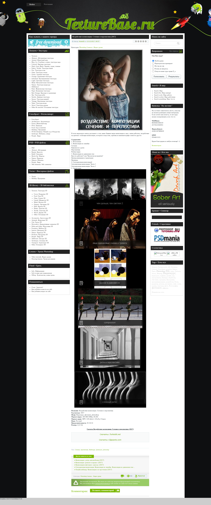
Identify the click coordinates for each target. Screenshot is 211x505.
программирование (158, 282)
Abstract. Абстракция (39, 150)
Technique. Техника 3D (40, 241)
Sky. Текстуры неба (38, 95)
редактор (155, 284)
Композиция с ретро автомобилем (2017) (90, 460)
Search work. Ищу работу (163, 95)
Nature (175, 269)
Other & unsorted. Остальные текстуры (45, 107)
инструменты (156, 278)
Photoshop (160, 271)
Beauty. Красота (37, 152)
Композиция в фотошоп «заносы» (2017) (90, 465)
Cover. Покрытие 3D (41, 194)
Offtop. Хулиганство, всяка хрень (43, 275)
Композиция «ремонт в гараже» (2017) (89, 462)
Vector (34, 176)
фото (166, 286)
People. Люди (36, 136)
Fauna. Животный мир (39, 123)
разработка (170, 282)
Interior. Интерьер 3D (39, 230)
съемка (154, 286)
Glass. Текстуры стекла (39, 72)
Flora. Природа (37, 125)
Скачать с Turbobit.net (110, 434)
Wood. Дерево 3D (40, 212)
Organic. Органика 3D (41, 204)
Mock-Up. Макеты (38, 156)
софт (174, 284)
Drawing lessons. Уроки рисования (43, 259)
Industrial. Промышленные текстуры (44, 78)
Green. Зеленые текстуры (40, 74)
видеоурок (155, 276)
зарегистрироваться (102, 483)
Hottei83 (82, 41)
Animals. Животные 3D (40, 220)
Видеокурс (92, 449)
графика (163, 276)
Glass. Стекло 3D (39, 198)
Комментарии (156, 145)
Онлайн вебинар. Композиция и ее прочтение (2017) (94, 469)
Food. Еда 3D (38, 196)
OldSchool (35, 87)
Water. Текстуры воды (39, 103)
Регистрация (48, 4)
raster (172, 271)
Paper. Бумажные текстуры (41, 91)
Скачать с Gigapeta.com (110, 440)
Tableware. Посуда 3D (39, 238)
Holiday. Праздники (38, 178)
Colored (154, 269)
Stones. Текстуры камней (40, 99)
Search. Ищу (158, 91)
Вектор (159, 274)
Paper (154, 271)
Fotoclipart (35, 119)
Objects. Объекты (37, 160)
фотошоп (99, 449)
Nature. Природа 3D (39, 232)
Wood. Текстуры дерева (40, 105)
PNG (168, 271)
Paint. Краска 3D (39, 206)
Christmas (174, 267)
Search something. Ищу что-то (164, 99)
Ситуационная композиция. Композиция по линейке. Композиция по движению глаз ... (105, 467)
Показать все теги (158, 292)
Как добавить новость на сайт (42, 289)
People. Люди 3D (37, 236)
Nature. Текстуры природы (41, 85)
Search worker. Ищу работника (164, 97)
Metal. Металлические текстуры (42, 82)
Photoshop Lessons (85, 47)
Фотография (173, 286)
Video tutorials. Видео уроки (41, 257)
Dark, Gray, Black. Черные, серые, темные (46, 66)
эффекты (165, 288)
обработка (172, 278)
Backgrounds (162, 267)
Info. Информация (38, 271)
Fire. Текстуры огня (38, 70)
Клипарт (165, 278)
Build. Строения (37, 154)
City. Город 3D (37, 222)
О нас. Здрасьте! (37, 287)
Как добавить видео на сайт (41, 291)
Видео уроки (98, 47)
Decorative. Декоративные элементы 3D (45, 224)
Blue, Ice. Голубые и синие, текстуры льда (46, 62)
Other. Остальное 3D (39, 245)
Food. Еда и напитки (39, 128)
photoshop (106, 449)
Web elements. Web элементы (41, 164)
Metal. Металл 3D (40, 202)
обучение (155, 280)
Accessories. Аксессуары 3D (41, 218)
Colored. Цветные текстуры (41, 64)
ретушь (161, 284)
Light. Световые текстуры (40, 80)
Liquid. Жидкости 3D (41, 200)
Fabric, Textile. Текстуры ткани (42, 68)
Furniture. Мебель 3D (39, 228)
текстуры (160, 286)
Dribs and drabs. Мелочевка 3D (42, 226)
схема (179, 284)
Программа (170, 280)
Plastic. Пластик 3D (40, 208)
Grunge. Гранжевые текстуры (42, 76)
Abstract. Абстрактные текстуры (43, 58)
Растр (176, 282)
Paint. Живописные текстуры (41, 89)
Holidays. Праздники (39, 130)
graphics (169, 269)
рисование (168, 284)
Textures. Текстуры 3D (39, 190)
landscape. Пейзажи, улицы (41, 134)
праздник (162, 280)
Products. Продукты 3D (40, 234)
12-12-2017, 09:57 (93, 41)
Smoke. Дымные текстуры (41, 97)
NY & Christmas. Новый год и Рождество (46, 132)
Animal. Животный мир (40, 60)
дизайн (169, 276)
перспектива (84, 449)
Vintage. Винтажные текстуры (42, 101)
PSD (33, 148)
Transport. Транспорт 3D (40, 243)
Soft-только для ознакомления (42, 273)
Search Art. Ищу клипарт (162, 93)
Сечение (77, 449)
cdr (169, 267)
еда (173, 276)
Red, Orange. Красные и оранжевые (44, 93)
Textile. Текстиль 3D (41, 210)
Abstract (154, 267)
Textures (34, 56)
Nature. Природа (37, 158)
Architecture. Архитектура (41, 121)
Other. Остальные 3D (41, 214)
